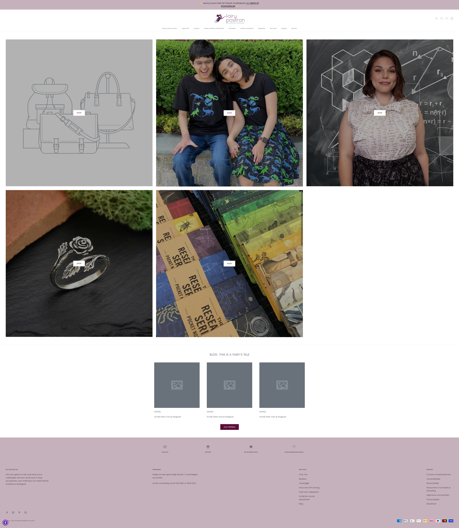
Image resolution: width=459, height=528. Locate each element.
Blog (301, 503)
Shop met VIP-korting (309, 487)
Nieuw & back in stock (169, 28)
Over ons (303, 474)
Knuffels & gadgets (246, 28)
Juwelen (196, 28)
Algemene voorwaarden (437, 495)
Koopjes (284, 28)
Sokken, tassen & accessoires (214, 28)
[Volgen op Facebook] (7, 512)
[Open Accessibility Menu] (5, 523)
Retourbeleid (432, 483)
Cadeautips (185, 28)
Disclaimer (431, 503)
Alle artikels (229, 427)
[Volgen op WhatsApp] (25, 512)
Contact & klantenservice (438, 474)
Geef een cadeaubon (309, 492)
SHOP (79, 113)
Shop (229, 113)
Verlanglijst (304, 483)
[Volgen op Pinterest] (19, 512)
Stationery (232, 28)
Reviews (294, 28)
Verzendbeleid (433, 479)
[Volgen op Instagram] (13, 512)
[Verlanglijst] (446, 18)
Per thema (273, 28)
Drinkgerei (261, 28)
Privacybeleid (432, 499)
